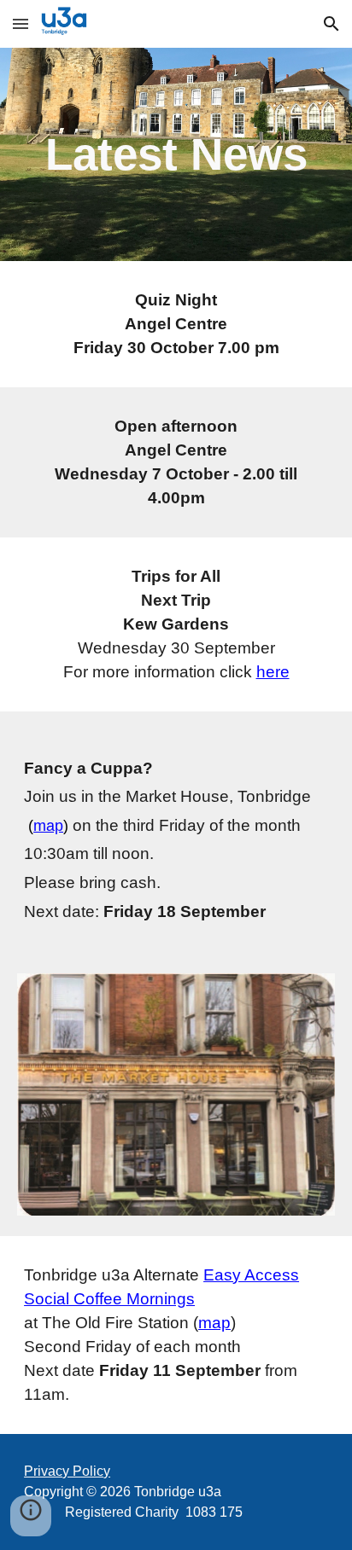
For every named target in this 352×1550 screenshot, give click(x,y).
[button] (20, 23)
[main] (176, 154)
